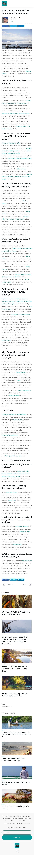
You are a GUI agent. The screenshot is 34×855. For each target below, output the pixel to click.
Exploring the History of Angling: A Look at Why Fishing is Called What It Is (16, 734)
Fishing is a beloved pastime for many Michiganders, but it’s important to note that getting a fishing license (17, 301)
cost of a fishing (11, 492)
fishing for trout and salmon (20, 314)
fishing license (21, 169)
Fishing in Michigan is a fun (11, 143)
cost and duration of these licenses (20, 158)
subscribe (17, 837)
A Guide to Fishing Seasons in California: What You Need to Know (17, 661)
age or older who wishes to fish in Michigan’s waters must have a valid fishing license (15, 473)
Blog (3, 704)
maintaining (17, 545)
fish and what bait (24, 390)
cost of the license (21, 526)
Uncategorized (7, 706)
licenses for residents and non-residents (15, 113)
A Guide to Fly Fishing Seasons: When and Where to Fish (17, 687)
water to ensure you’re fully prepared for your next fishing (17, 176)
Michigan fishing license (13, 456)
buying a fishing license (10, 435)
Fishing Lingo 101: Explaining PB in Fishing (15, 807)
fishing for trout (25, 532)
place (18, 380)
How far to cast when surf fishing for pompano (16, 783)
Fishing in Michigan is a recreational (14, 414)
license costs (12, 500)
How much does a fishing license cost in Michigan (16, 12)
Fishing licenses (22, 103)
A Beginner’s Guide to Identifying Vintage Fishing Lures (17, 606)
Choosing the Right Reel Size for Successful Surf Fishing (14, 759)
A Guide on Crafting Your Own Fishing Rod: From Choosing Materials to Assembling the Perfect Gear (17, 633)
